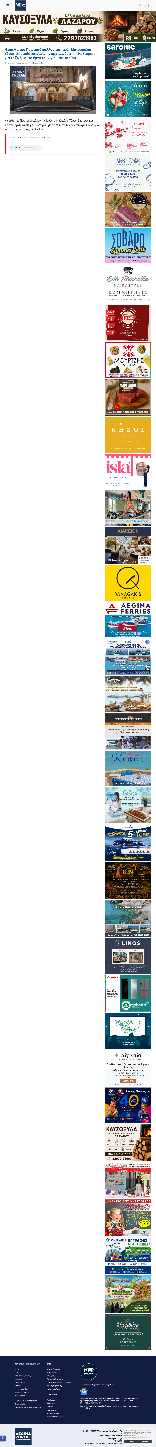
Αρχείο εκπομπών (53, 1413)
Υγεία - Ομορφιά (20, 1382)
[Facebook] (140, 5)
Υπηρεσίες (18, 1386)
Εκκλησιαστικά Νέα (22, 63)
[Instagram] (145, 5)
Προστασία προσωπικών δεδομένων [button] (136, 1437)
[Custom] (148, 5)
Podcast (50, 1407)
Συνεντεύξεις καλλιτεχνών (56, 1416)
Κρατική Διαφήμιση (53, 1389)
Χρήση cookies (52, 1372)
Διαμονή (17, 1372)
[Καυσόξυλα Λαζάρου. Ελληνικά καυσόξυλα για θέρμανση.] (78, 26)
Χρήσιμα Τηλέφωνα (53, 1369)
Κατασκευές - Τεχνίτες (22, 1392)
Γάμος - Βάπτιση (20, 1396)
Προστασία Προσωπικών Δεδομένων (59, 1382)
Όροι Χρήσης (51, 1376)
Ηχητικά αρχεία (52, 1410)
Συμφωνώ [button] (131, 1441)
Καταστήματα (19, 1379)
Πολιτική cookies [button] (129, 1435)
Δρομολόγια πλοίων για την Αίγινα (26, 1401)
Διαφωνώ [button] (145, 1441)
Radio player (51, 1403)
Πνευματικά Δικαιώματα (55, 1379)
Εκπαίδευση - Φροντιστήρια (23, 1376)
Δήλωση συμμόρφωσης (54, 1386)
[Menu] (8, 5)
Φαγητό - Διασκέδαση (21, 1389)
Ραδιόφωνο (51, 1400)
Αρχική (17, 1369)
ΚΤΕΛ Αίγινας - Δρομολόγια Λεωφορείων (28, 1407)
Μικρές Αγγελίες (20, 1404)
